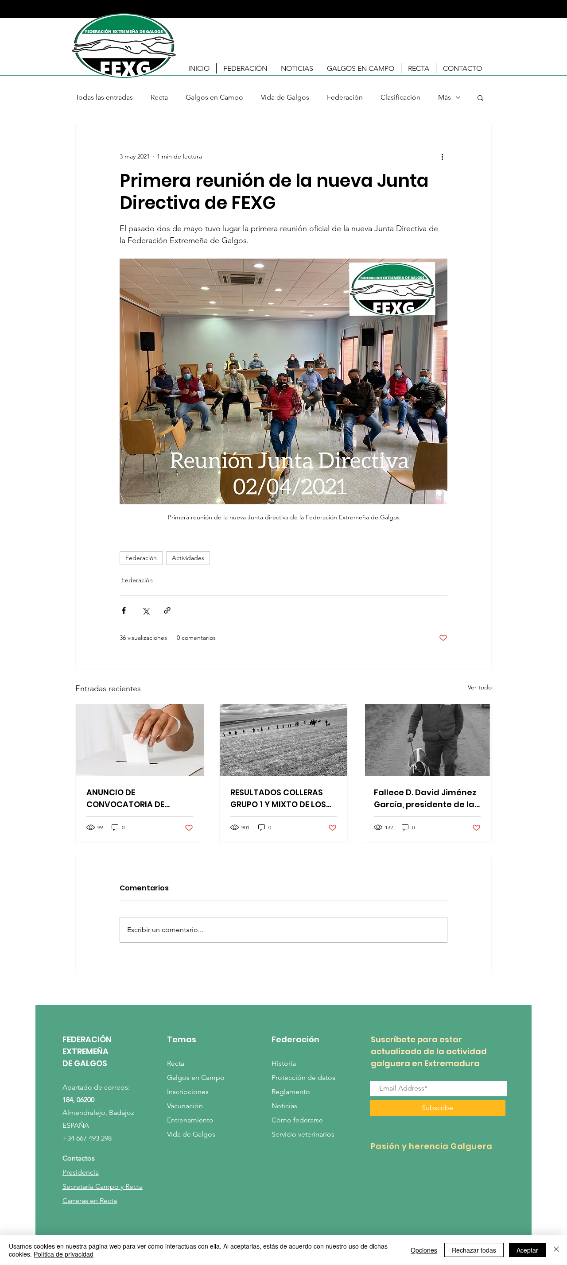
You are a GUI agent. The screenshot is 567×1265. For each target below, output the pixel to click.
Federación (345, 97)
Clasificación (400, 97)
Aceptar (527, 1250)
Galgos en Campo (214, 97)
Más (444, 97)
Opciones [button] (424, 1250)
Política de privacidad (63, 1254)
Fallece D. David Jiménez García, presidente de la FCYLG (425, 798)
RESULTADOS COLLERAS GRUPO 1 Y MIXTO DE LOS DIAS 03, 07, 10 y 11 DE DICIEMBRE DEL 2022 (278, 798)
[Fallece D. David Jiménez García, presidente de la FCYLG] (427, 740)
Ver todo (480, 687)
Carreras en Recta (89, 1200)
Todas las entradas (104, 97)
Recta (159, 97)
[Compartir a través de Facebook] (124, 610)
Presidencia (80, 1172)
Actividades (188, 558)
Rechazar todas (474, 1250)
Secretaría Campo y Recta (102, 1186)
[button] (245, 68)
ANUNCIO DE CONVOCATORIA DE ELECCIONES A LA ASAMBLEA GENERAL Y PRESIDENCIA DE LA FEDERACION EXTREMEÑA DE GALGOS (134, 798)
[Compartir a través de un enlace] (167, 610)
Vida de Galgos (285, 97)
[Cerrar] (556, 1250)
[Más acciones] (442, 156)
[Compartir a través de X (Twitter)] (145, 610)
